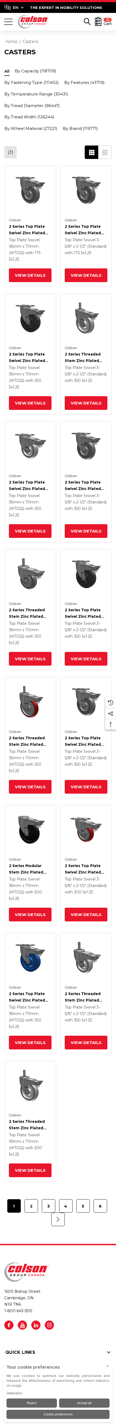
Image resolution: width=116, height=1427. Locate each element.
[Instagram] (49, 1325)
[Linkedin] (35, 1325)
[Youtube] (22, 1325)
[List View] (105, 152)
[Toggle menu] (8, 21)
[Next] (58, 1219)
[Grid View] (91, 152)
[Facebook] (8, 1325)
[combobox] (14, 7)
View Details (30, 275)
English (13, 7)
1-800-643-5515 (18, 1310)
